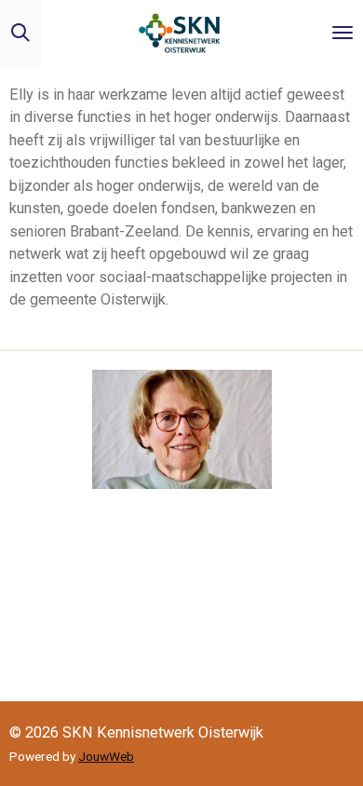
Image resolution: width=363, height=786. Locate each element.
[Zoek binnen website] (20, 32)
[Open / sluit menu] (342, 32)
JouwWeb (106, 756)
